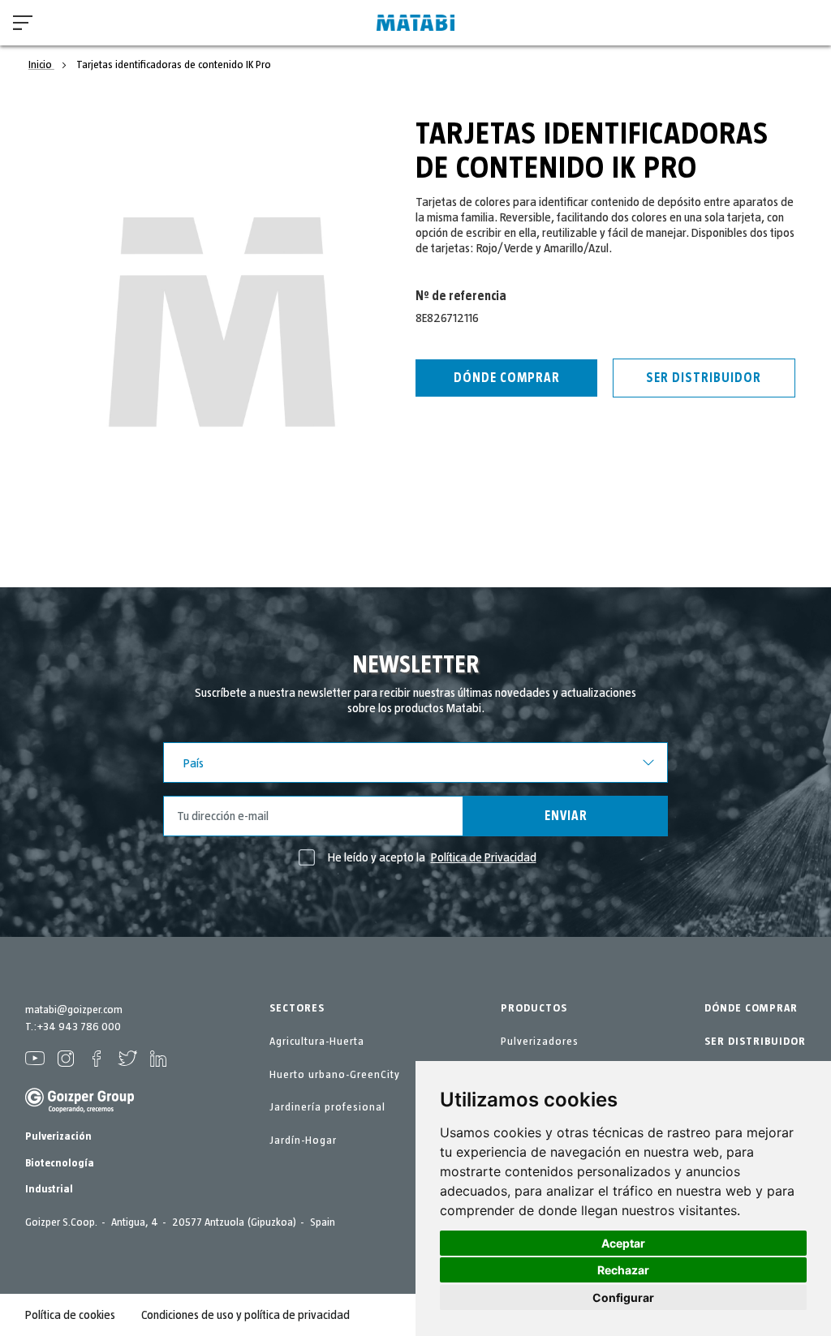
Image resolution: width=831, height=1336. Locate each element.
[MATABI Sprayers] (415, 23)
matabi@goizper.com (74, 1010)
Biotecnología (59, 1163)
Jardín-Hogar (303, 1140)
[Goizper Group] (79, 1109)
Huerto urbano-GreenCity (334, 1074)
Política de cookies (70, 1314)
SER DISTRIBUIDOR (755, 1041)
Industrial (49, 1189)
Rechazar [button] (623, 1270)
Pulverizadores (540, 1041)
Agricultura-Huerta (316, 1041)
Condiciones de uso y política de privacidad (245, 1314)
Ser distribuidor (703, 378)
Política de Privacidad (483, 857)
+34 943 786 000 (79, 1027)
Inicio (41, 65)
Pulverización (58, 1136)
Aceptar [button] (623, 1243)
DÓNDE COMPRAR (751, 1008)
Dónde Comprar (507, 378)
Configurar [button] (623, 1297)
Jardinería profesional (327, 1107)
